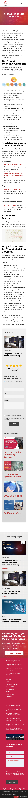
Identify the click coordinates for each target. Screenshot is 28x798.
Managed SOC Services (11, 687)
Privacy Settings (23, 796)
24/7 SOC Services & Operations (13, 682)
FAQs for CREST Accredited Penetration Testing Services (13, 714)
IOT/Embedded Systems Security (12, 475)
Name (5, 387)
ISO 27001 (8, 679)
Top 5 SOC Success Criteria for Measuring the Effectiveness (13, 717)
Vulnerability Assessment (12, 670)
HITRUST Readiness (11, 691)
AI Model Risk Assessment (12, 684)
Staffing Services (12, 513)
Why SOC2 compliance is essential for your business (15, 725)
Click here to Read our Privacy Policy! (11, 414)
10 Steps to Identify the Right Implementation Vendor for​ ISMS (14, 729)
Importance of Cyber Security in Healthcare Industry (13, 710)
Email (5, 393)
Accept (16, 796)
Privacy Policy (19, 789)
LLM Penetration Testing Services (14, 668)
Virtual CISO (9, 696)
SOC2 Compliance (13, 496)
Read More (6, 359)
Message (6, 400)
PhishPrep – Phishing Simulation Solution (14, 665)
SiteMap (12, 789)
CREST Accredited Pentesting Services (13, 454)
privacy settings (12, 794)
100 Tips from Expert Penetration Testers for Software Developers (14, 721)
